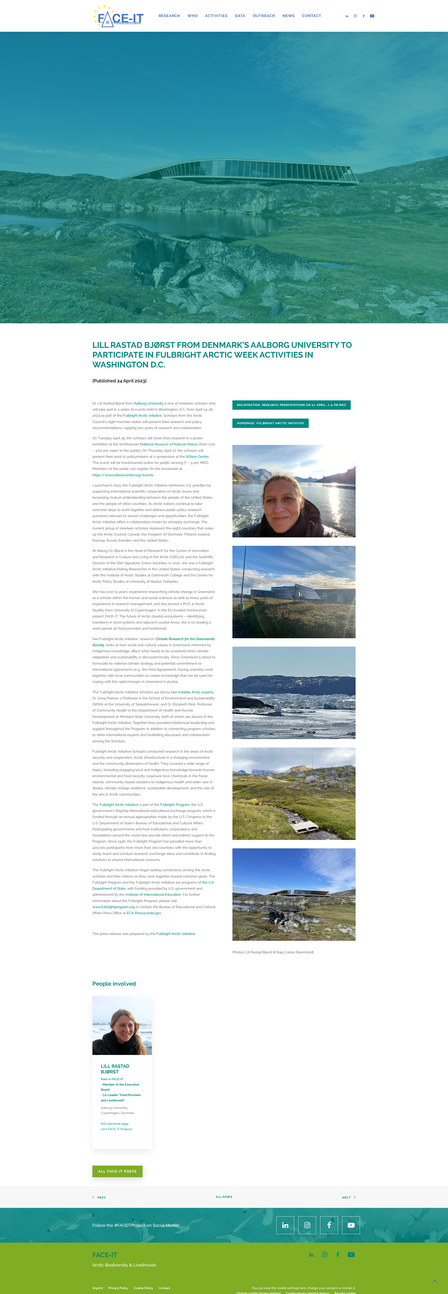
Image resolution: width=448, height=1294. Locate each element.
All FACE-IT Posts (117, 1171)
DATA (240, 16)
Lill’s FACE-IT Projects (116, 1129)
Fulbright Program (174, 805)
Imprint (97, 1288)
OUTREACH (264, 16)
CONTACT (311, 16)
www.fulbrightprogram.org (113, 907)
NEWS (289, 16)
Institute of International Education (153, 894)
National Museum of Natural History (169, 444)
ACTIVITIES (216, 16)
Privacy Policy (118, 1288)
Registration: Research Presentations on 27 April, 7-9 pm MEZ (291, 405)
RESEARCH (169, 16)
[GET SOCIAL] (285, 1225)
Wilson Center (197, 457)
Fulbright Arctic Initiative (142, 415)
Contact (164, 1288)
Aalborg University (148, 403)
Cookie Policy (143, 1288)
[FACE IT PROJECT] (118, 16)
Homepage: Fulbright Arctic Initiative (270, 423)
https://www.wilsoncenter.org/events (122, 475)
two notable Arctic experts (192, 692)
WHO (193, 16)
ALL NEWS (224, 1197)
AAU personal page (115, 1123)
